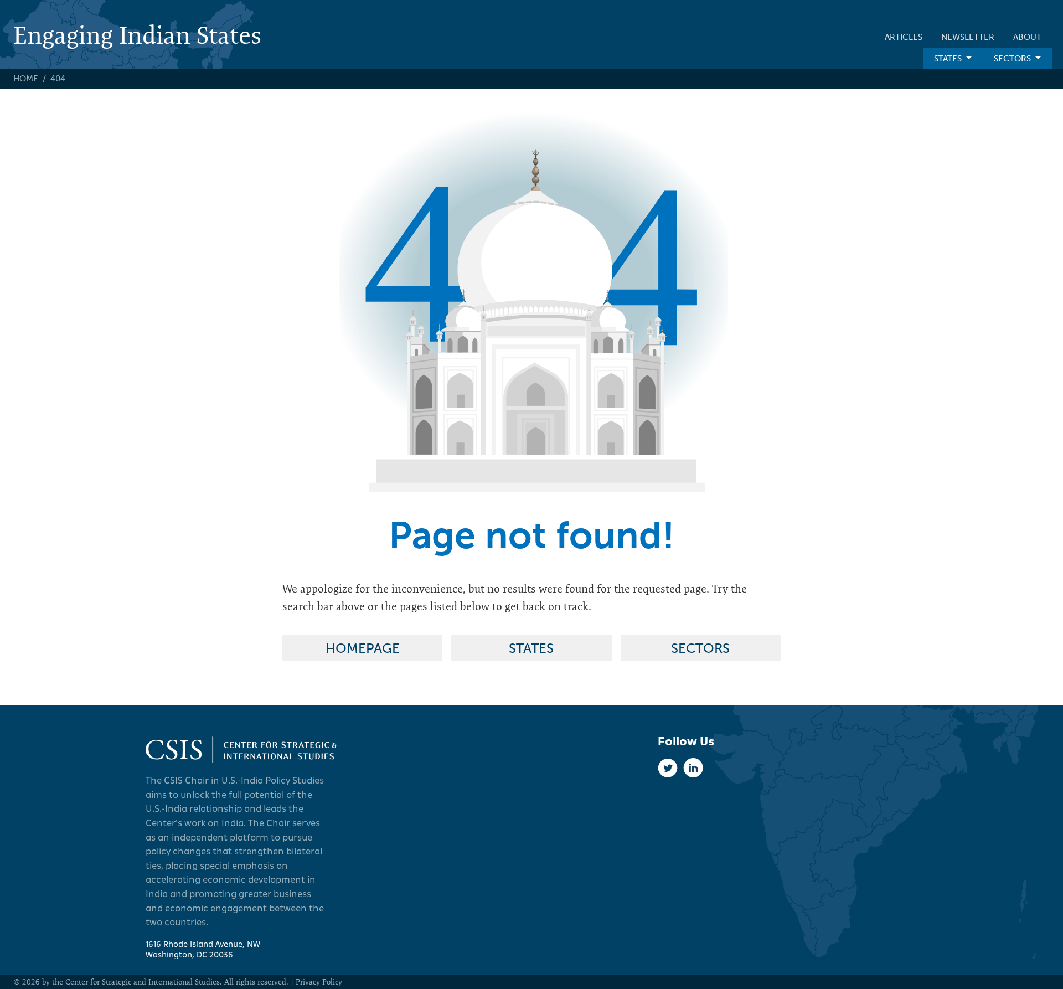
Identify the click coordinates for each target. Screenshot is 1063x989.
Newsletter (967, 37)
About (1027, 37)
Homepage (363, 648)
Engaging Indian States (137, 34)
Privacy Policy (319, 982)
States (948, 59)
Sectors (1012, 59)
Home (25, 79)
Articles (903, 37)
